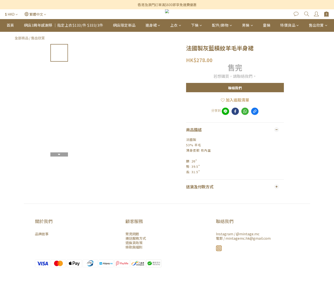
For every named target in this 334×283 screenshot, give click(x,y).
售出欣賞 (316, 25)
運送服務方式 (135, 238)
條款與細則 (134, 247)
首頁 (10, 25)
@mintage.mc (247, 233)
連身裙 (151, 25)
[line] (225, 111)
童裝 (266, 25)
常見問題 (132, 233)
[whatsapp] (245, 111)
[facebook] (235, 111)
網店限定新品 (124, 25)
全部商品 (21, 37)
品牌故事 (42, 233)
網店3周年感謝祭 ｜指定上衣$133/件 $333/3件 (63, 25)
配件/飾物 (220, 25)
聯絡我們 (235, 87)
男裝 (246, 25)
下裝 (195, 25)
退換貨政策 (134, 242)
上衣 (174, 25)
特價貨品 (287, 25)
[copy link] (254, 111)
